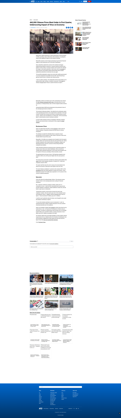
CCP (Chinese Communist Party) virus (46, 102)
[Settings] (72, 52)
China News (35, 19)
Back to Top (120, 413)
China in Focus (52, 396)
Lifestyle (63, 390)
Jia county (62, 69)
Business (40, 396)
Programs (52, 390)
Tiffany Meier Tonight (53, 392)
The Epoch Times (42, 222)
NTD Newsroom (33, 27)
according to (38, 170)
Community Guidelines (54, 243)
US (39, 392)
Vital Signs (51, 403)
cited (37, 161)
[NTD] (40, 408)
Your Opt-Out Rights (60, 415)
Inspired (62, 399)
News (31, 19)
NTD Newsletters (75, 395)
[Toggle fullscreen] (70, 52)
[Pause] (31, 52)
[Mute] (37, 52)
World (40, 395)
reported (55, 128)
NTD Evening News (53, 395)
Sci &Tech (40, 400)
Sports (40, 403)
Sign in (85, 1)
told (62, 81)
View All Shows (52, 404)
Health (40, 399)
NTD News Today (52, 399)
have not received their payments (51, 219)
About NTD (75, 390)
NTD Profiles (74, 392)
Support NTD (75, 396)
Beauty (62, 395)
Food (62, 392)
